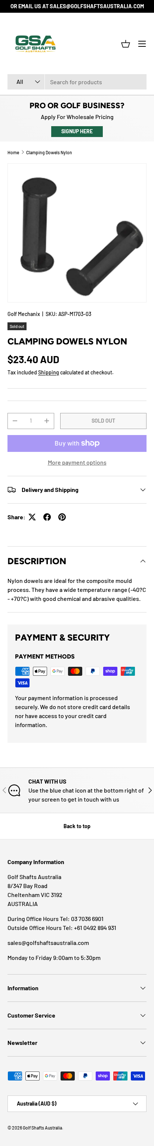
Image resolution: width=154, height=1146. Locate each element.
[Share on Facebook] (47, 517)
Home (13, 152)
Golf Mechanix (23, 314)
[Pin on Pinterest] (62, 517)
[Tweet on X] (32, 517)
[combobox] (77, 81)
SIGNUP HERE (77, 131)
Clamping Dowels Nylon (49, 152)
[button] (125, 44)
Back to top (77, 826)
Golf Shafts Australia (42, 1127)
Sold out (103, 420)
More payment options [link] (77, 462)
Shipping (48, 372)
